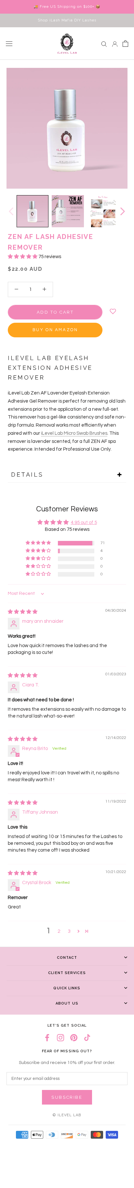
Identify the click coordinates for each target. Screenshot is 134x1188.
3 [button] (69, 931)
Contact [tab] (67, 958)
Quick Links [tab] (66, 988)
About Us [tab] (67, 1003)
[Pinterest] (73, 1038)
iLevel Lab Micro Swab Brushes (74, 433)
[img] (22, 611)
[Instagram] (60, 1038)
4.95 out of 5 (84, 522)
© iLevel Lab (67, 1115)
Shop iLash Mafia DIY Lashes (67, 20)
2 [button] (59, 931)
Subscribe (66, 1097)
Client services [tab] (67, 973)
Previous (11, 211)
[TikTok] (87, 1038)
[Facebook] (47, 1038)
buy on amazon (55, 330)
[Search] (104, 43)
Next (122, 211)
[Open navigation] (9, 43)
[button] (23, 256)
